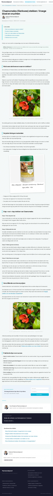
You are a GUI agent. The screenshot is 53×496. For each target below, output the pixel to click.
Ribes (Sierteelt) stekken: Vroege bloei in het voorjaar (18, 431)
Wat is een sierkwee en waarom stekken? (14, 29)
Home (3, 5)
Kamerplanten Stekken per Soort (35, 472)
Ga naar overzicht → (9, 420)
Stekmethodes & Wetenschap (9, 483)
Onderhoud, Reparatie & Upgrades (35, 485)
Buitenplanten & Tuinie (30, 1)
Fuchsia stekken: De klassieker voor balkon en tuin (17, 438)
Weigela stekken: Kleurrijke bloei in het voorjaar (16, 433)
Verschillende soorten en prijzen (12, 35)
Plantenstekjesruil (7, 2)
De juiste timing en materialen (11, 31)
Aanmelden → (40, 394)
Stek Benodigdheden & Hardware (35, 477)
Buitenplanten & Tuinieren (10, 5)
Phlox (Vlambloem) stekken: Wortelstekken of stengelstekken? (20, 441)
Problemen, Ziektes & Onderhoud (10, 485)
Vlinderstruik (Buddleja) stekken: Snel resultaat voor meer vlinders (21, 436)
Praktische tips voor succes (11, 37)
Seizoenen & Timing (32, 487)
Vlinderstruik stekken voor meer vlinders (31, 346)
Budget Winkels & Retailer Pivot (34, 483)
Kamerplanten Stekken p (18, 1)
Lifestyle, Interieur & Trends (8, 487)
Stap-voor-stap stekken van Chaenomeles (14, 33)
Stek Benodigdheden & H (42, 1)
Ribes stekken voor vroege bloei (34, 379)
